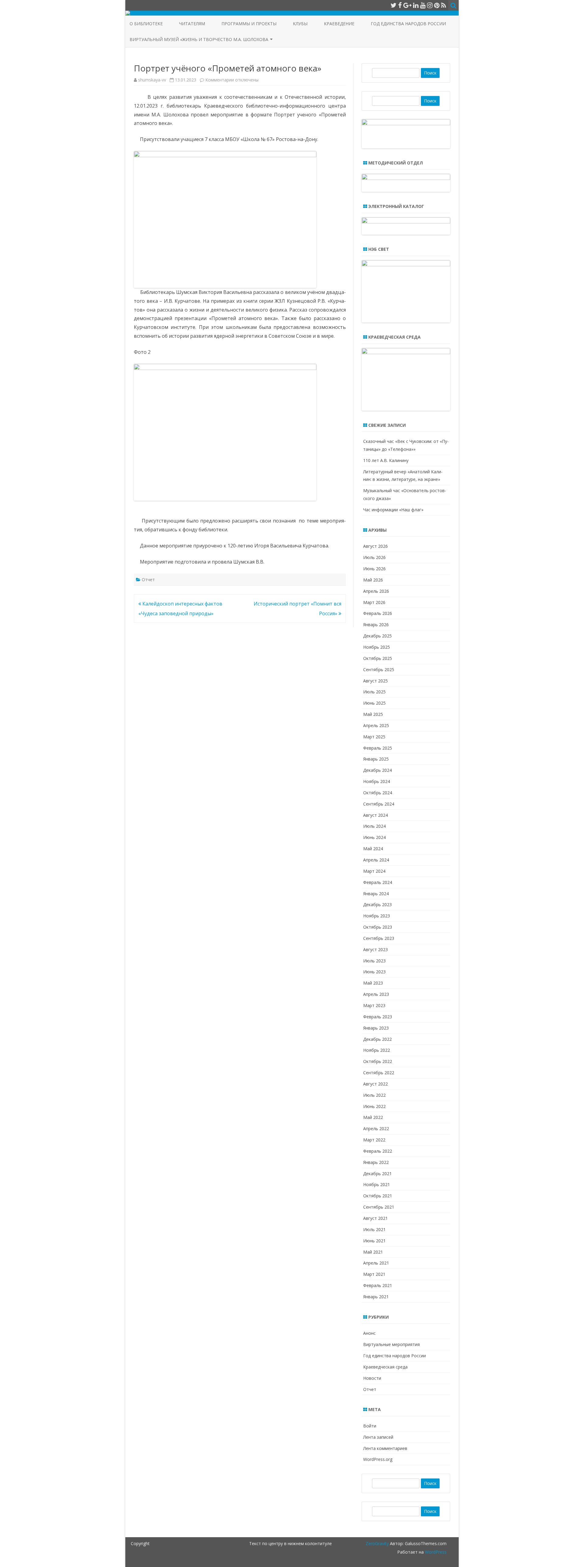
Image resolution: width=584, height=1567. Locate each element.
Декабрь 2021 (377, 1173)
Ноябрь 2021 (376, 1184)
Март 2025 (374, 737)
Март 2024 (374, 871)
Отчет (148, 579)
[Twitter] (394, 5)
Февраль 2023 (377, 1017)
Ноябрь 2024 (376, 781)
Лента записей (378, 1437)
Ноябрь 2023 (376, 916)
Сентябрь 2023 (378, 938)
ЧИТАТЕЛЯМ (192, 23)
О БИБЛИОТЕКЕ (146, 23)
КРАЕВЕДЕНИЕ (339, 23)
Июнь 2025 (374, 703)
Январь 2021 (376, 1297)
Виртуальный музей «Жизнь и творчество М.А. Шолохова (199, 39)
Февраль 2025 (377, 748)
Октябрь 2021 (377, 1196)
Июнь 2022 (374, 1106)
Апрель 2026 (376, 591)
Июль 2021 (374, 1229)
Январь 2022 (376, 1162)
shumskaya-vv (152, 80)
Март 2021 (374, 1274)
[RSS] (443, 5)
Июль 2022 (374, 1095)
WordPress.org (377, 1459)
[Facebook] (400, 5)
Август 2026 (375, 546)
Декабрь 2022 (377, 1039)
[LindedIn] (416, 5)
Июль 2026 (374, 557)
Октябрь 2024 (377, 793)
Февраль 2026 (377, 613)
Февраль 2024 (377, 882)
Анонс (369, 1333)
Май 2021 (373, 1252)
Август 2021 (375, 1218)
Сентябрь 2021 (378, 1207)
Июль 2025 (374, 692)
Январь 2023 (376, 1028)
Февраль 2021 (377, 1285)
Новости (372, 1378)
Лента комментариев (385, 1448)
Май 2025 (373, 714)
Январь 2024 (376, 893)
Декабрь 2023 (377, 904)
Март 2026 (374, 602)
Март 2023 (374, 1005)
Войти (369, 1426)
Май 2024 (373, 848)
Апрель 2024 (376, 860)
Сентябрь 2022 (378, 1072)
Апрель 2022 (376, 1128)
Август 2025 (375, 681)
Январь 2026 (376, 624)
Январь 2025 (376, 759)
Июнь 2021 (374, 1241)
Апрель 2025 (376, 725)
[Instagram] (430, 5)
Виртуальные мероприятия (391, 1344)
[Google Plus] (407, 5)
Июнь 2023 (374, 972)
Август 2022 (375, 1084)
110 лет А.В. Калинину (385, 460)
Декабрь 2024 (377, 770)
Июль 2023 (374, 961)
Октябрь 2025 (377, 658)
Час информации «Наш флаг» (393, 510)
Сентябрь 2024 (378, 804)
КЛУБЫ (300, 23)
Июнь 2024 (374, 837)
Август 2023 (375, 949)
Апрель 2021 (376, 1263)
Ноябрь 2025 (376, 647)
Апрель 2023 (376, 994)
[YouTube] (423, 5)
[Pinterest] (437, 5)
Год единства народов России (408, 23)
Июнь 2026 (374, 568)
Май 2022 (373, 1117)
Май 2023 (373, 983)
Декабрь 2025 (377, 636)
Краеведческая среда (385, 1367)
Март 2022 (374, 1140)
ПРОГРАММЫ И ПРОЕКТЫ (248, 23)
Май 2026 (373, 580)
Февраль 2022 (377, 1151)
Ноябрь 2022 (376, 1050)
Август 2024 (375, 815)
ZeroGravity (377, 1543)
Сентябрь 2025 (378, 669)
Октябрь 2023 (377, 927)
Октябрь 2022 (377, 1061)
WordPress (435, 1552)
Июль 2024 (374, 826)
